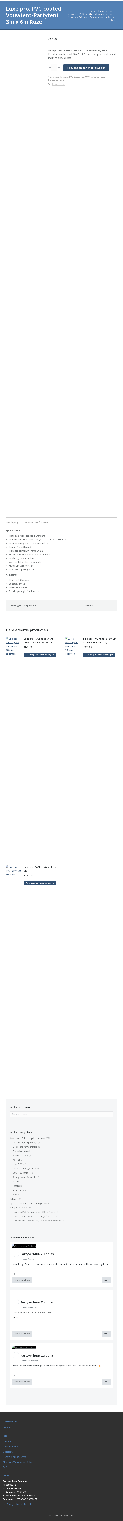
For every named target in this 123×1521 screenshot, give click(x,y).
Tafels (16, 1185)
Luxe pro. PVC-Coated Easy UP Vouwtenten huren (82, 76)
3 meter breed (59, 84)
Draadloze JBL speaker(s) (25, 1142)
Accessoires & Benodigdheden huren (28, 1138)
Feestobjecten (20, 1151)
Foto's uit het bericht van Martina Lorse (32, 1312)
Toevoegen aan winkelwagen (86, 67)
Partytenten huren (56, 79)
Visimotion (69, 1515)
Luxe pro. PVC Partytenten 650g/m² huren (33, 1216)
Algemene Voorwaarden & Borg (18, 1462)
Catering (14, 1198)
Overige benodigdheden (24, 1168)
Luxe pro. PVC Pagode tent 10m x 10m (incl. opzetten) (38, 640)
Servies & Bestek (21, 1172)
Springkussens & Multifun (25, 1177)
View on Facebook (22, 1280)
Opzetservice (9, 1451)
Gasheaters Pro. (20, 1155)
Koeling (16, 1159)
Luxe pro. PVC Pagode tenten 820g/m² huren (34, 1211)
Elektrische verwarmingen (25, 1146)
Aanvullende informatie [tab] (36, 522)
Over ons (7, 1441)
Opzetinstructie (10, 1446)
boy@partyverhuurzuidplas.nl (17, 1504)
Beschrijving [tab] (12, 522)
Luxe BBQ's (18, 1164)
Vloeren (16, 1194)
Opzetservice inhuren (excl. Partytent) (28, 1203)
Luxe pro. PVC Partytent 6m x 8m (40, 869)
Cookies (7, 1427)
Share (106, 1280)
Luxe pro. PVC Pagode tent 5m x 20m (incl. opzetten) (99, 640)
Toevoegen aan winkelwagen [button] (40, 655)
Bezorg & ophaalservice (14, 1456)
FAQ (5, 1467)
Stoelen (16, 1181)
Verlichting (18, 1190)
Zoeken (110, 1114)
